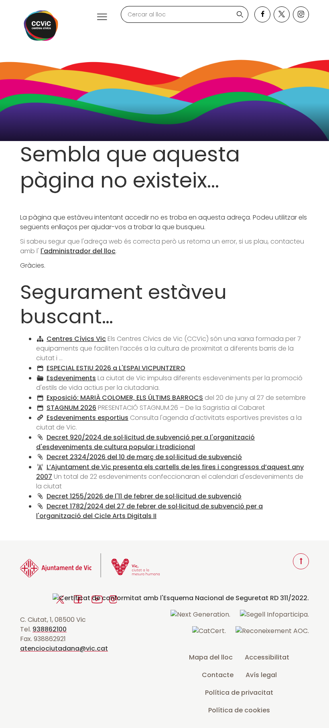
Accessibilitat (267, 657)
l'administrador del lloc (78, 251)
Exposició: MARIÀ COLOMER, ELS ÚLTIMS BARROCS (125, 397)
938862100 (49, 629)
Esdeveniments (71, 378)
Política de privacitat (239, 692)
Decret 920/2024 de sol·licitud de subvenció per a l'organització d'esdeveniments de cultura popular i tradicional (145, 442)
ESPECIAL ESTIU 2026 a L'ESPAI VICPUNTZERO (116, 368)
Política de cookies (239, 710)
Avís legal (261, 675)
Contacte (218, 675)
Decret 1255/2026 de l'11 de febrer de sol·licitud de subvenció (144, 496)
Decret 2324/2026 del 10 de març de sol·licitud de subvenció (144, 457)
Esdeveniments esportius (87, 417)
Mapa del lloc (211, 657)
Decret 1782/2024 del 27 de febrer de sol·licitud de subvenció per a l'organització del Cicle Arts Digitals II (149, 511)
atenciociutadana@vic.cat (64, 648)
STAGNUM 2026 (71, 407)
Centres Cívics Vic (76, 338)
